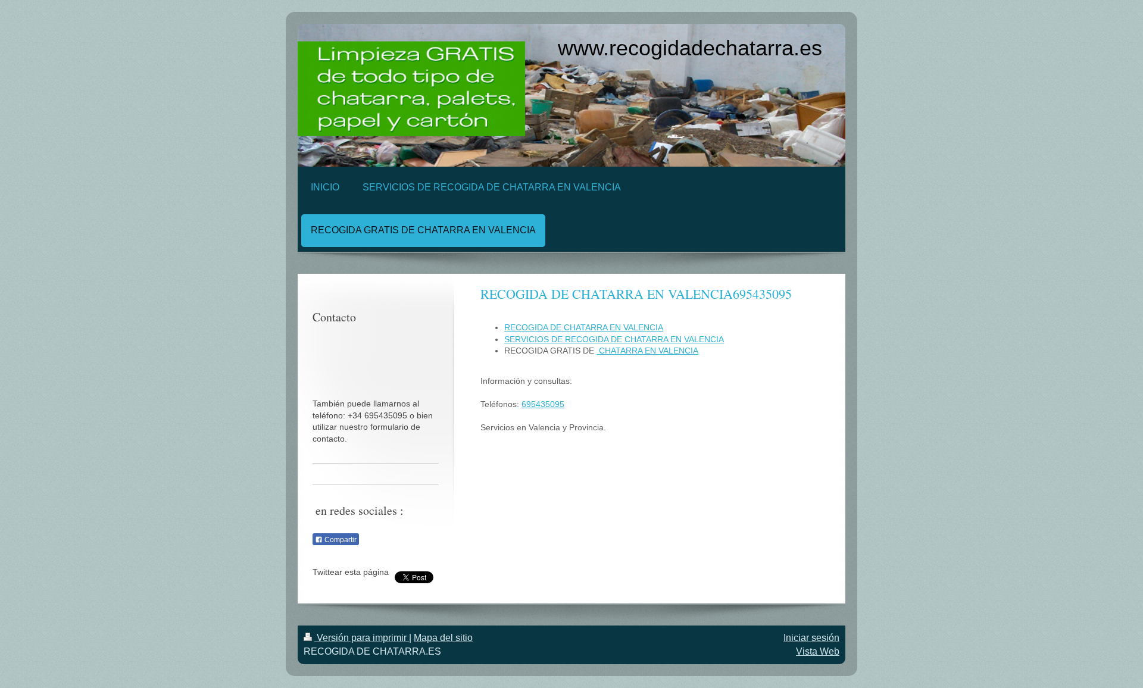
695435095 (542, 404)
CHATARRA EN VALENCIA (647, 350)
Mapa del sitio (443, 638)
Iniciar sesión (811, 638)
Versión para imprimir (361, 638)
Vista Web (817, 651)
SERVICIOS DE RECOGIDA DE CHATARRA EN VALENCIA (614, 339)
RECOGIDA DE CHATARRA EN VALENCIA (583, 327)
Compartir (340, 540)
